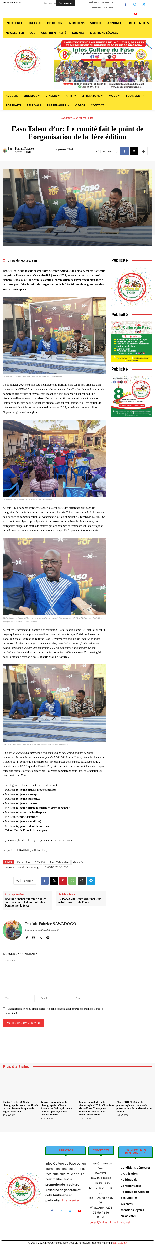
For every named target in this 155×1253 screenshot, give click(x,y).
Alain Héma (23, 862)
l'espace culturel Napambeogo (22, 867)
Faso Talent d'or (59, 862)
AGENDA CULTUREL (77, 118)
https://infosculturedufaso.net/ (42, 929)
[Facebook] (125, 4)
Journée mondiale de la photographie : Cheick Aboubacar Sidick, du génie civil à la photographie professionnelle (56, 1108)
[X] (143, 4)
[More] (143, 151)
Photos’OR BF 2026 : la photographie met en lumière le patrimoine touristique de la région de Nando (20, 1106)
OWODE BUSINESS (56, 867)
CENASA (40, 862)
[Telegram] (91, 881)
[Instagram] (134, 4)
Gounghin (79, 862)
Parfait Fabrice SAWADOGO (24, 150)
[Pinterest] (63, 881)
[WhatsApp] (72, 881)
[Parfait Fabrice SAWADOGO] (5, 150)
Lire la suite (70, 1200)
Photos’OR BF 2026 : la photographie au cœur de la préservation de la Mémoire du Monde (134, 1106)
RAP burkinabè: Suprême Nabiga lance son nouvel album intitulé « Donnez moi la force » (25, 902)
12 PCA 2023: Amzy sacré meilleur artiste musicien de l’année (79, 900)
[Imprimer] (82, 881)
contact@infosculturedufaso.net (109, 1222)
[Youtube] (135, 13)
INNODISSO (120, 1242)
